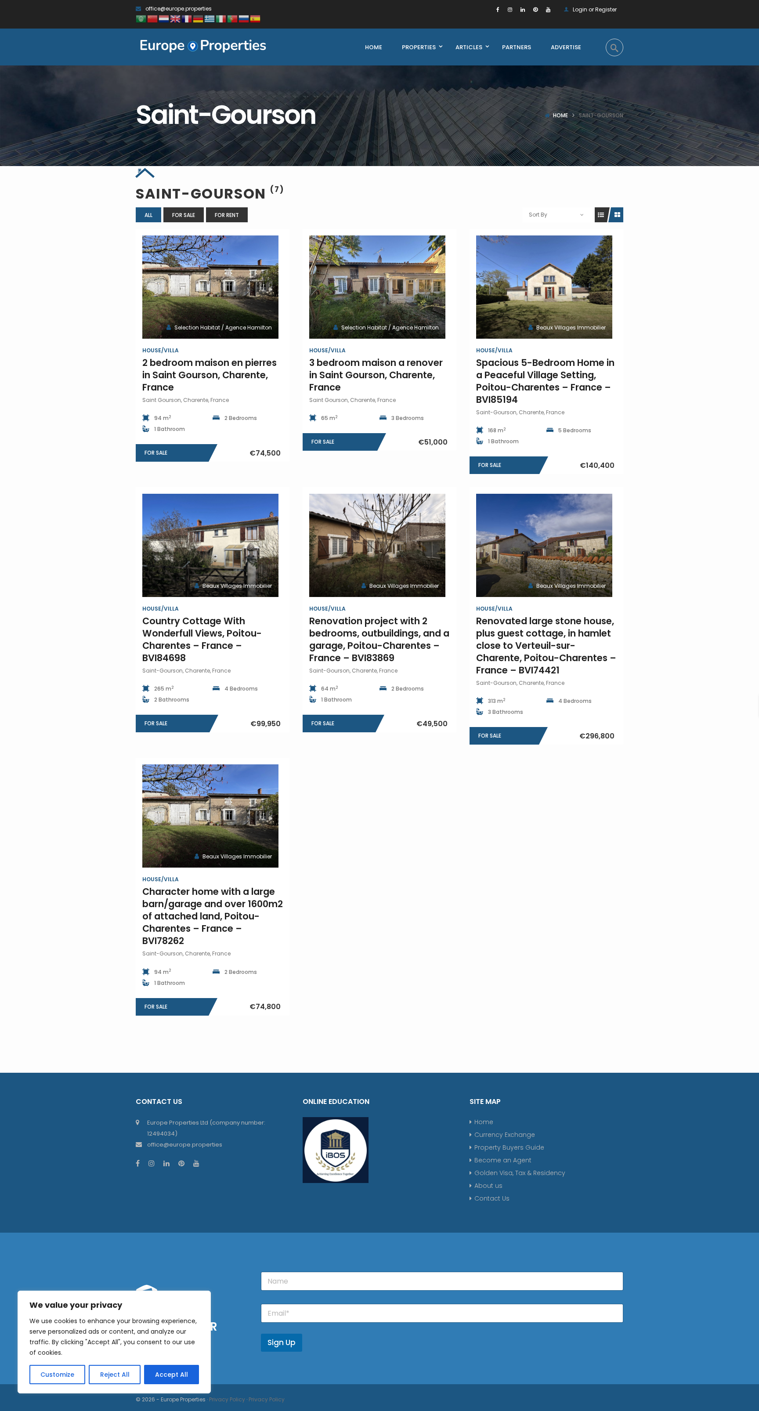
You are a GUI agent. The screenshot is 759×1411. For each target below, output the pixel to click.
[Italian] (221, 18)
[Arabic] (141, 18)
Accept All (171, 1374)
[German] (198, 18)
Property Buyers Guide (509, 1147)
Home (560, 115)
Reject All (115, 1374)
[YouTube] (548, 9)
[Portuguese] (233, 18)
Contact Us (492, 1198)
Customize (57, 1374)
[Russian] (244, 18)
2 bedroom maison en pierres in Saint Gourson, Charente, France (209, 375)
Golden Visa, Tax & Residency (519, 1173)
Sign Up (281, 1342)
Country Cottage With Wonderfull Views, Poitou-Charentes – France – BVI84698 (202, 639)
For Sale (183, 215)
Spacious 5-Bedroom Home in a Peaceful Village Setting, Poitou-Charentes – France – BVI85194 (545, 381)
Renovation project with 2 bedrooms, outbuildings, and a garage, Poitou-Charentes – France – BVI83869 (379, 639)
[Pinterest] (535, 9)
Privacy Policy (227, 1399)
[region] (114, 1342)
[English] (175, 18)
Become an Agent (502, 1160)
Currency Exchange (504, 1134)
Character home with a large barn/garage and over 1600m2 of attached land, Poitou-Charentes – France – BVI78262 (212, 916)
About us (488, 1185)
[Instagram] (510, 9)
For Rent (227, 215)
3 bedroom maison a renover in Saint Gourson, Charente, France (376, 375)
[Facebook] (497, 9)
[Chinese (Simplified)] (153, 18)
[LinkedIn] (522, 9)
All (148, 215)
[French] (187, 18)
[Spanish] (255, 18)
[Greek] (210, 18)
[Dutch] (164, 18)
